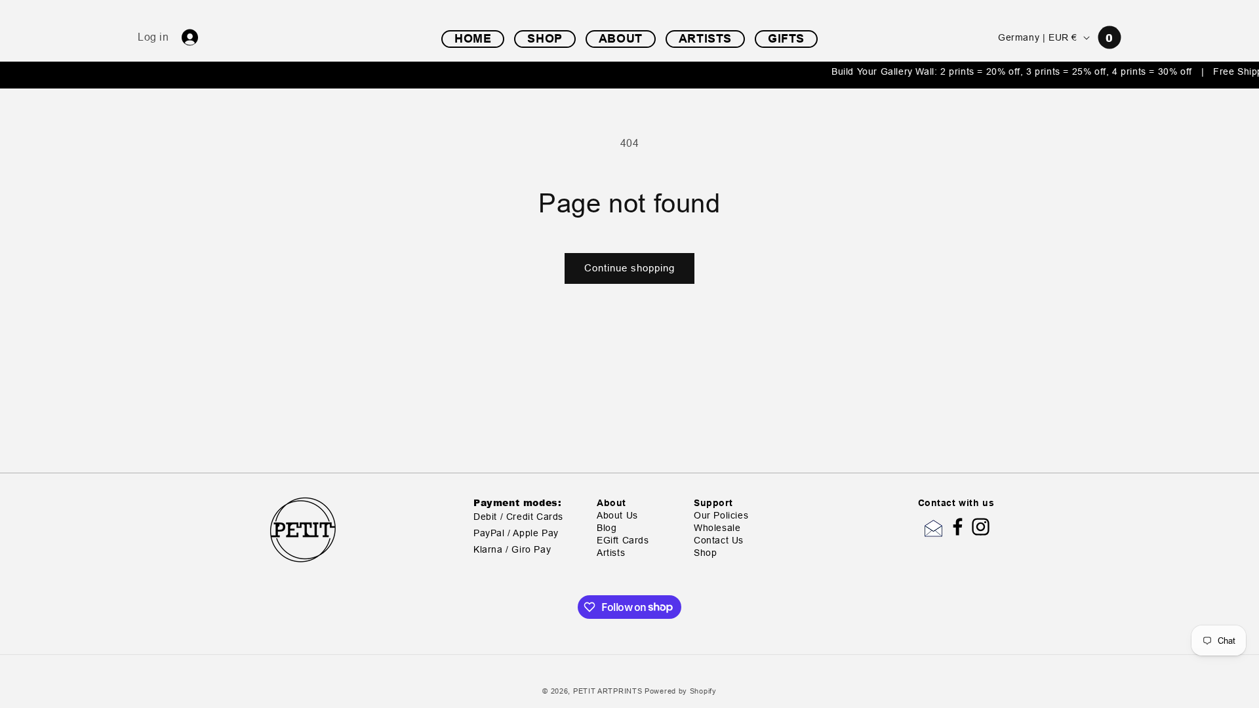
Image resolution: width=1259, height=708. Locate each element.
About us (617, 516)
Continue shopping (629, 267)
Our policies (721, 516)
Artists (611, 553)
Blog (606, 528)
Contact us (719, 540)
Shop (705, 553)
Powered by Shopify (681, 691)
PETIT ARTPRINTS (608, 691)
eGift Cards (623, 540)
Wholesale (717, 528)
